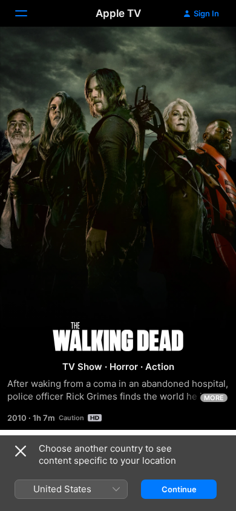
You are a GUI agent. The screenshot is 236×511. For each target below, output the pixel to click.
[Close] (20, 451)
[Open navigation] (28, 13)
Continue (179, 489)
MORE (214, 398)
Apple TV (118, 13)
